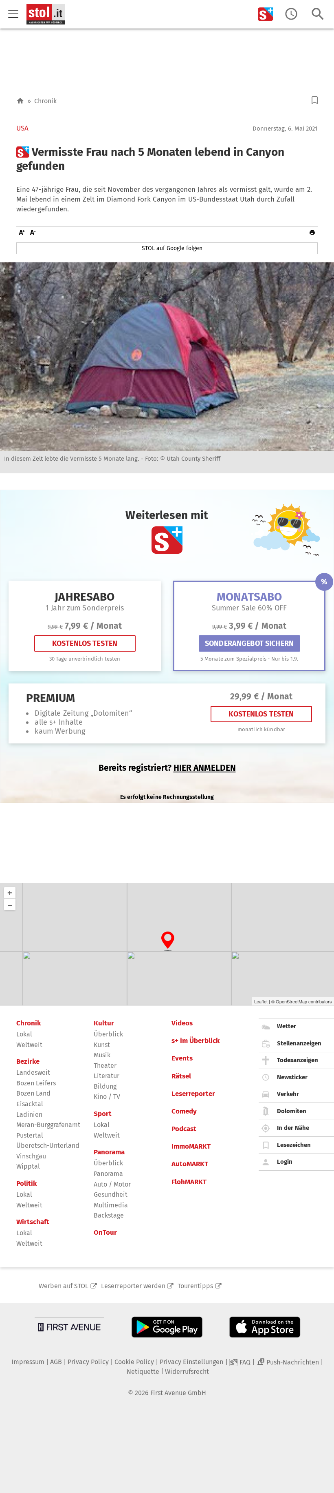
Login (284, 1161)
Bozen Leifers (36, 1083)
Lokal (24, 1034)
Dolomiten (291, 1111)
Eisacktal (29, 1104)
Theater (105, 1065)
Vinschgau (31, 1156)
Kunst (102, 1045)
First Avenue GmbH (178, 1393)
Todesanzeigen (297, 1060)
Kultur (104, 1023)
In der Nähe (293, 1127)
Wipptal (28, 1166)
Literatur (106, 1076)
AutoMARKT (189, 1164)
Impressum (27, 1362)
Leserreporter (193, 1094)
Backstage (109, 1215)
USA (22, 128)
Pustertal (29, 1135)
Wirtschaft (32, 1222)
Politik (26, 1184)
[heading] (167, 159)
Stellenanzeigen (299, 1043)
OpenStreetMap (291, 1001)
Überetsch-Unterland (47, 1145)
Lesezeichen (294, 1145)
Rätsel (181, 1076)
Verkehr (288, 1094)
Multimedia (111, 1205)
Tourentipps (195, 1286)
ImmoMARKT (191, 1146)
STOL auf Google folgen (172, 248)
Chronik (45, 101)
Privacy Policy (88, 1362)
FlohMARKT (189, 1182)
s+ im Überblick (195, 1041)
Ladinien (29, 1114)
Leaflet (261, 1001)
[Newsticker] (291, 14)
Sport (103, 1114)
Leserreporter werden (133, 1286)
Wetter (286, 1026)
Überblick (108, 1034)
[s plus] (265, 14)
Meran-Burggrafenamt (48, 1125)
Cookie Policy (134, 1362)
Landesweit (33, 1072)
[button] (315, 100)
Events (182, 1058)
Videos (182, 1023)
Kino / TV (107, 1096)
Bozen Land (33, 1093)
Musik (102, 1055)
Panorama (109, 1152)
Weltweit (29, 1045)
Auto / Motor (112, 1184)
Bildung (105, 1086)
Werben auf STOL (63, 1286)
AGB (56, 1362)
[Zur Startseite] (20, 101)
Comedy (184, 1111)
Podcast (183, 1129)
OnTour (105, 1233)
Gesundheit (110, 1194)
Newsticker (292, 1077)
